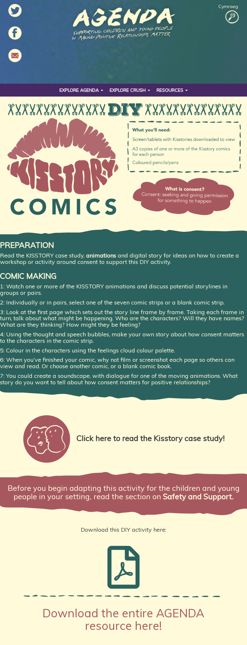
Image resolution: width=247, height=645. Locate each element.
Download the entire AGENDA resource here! (123, 619)
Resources (171, 90)
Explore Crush (128, 90)
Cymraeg (228, 6)
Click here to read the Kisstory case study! (151, 438)
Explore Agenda (79, 90)
